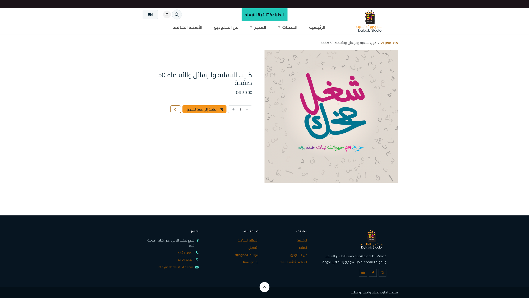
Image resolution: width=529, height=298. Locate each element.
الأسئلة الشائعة (248, 240)
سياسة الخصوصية (247, 255)
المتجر (303, 247)
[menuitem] (150, 14)
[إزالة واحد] (248, 109)
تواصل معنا (251, 262)
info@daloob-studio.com (175, 266)
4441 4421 (186, 252)
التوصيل (253, 247)
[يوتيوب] (363, 273)
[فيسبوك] (373, 273)
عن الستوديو (298, 255)
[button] (264, 287)
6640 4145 (185, 259)
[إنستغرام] (382, 273)
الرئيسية (302, 240)
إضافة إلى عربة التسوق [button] (202, 109)
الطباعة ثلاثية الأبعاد (264, 14)
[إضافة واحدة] (232, 109)
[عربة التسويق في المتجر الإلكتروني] (166, 14)
